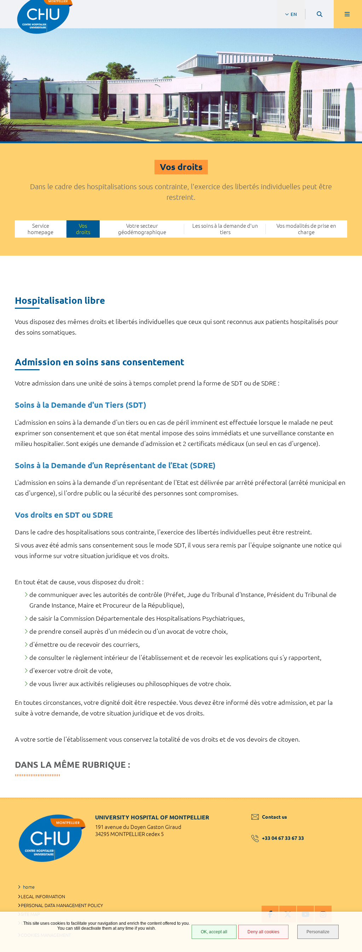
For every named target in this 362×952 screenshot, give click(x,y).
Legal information (43, 896)
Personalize (317, 931)
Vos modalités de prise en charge (306, 229)
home (29, 886)
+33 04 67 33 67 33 (283, 838)
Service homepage (40, 229)
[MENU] (348, 14)
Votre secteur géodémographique (142, 229)
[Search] (319, 14)
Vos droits (83, 229)
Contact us (274, 817)
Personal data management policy (62, 905)
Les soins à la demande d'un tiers (225, 229)
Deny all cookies (263, 931)
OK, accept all (214, 931)
